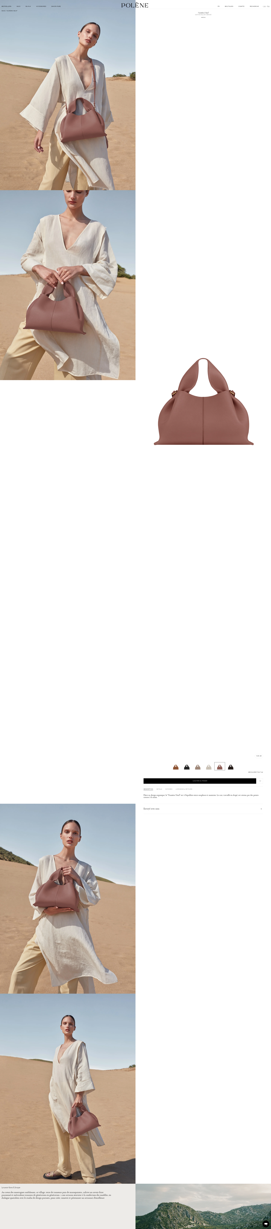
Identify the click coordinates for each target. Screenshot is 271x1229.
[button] (260, 781)
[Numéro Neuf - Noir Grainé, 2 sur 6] (186, 766)
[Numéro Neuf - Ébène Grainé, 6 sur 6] (230, 766)
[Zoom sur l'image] (68, 95)
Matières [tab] (168, 789)
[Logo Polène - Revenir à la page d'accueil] (134, 4)
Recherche (254, 6)
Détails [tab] (159, 789)
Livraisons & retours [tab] (184, 789)
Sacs (3, 10)
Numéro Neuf (12, 10)
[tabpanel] (203, 796)
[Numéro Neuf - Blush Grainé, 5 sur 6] (219, 766)
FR (218, 6)
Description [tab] (148, 789)
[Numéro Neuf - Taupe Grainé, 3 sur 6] (197, 766)
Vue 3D (258, 756)
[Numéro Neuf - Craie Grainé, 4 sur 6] (208, 766)
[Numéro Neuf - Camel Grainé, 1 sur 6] (175, 766)
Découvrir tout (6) (255, 772)
